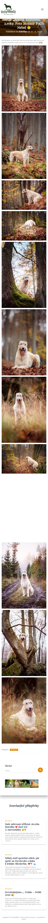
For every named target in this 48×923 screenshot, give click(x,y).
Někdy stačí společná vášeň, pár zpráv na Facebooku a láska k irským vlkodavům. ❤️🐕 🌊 (22, 861)
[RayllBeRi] (9, 9)
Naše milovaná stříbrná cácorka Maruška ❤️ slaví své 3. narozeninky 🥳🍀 (22, 827)
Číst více (8, 841)
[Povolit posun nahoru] (43, 918)
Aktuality (14, 750)
